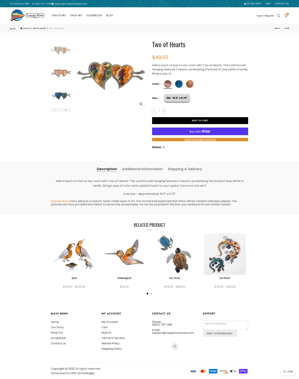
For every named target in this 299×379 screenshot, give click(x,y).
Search (106, 333)
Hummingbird (124, 278)
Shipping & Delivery (185, 169)
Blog (109, 15)
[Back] (12, 28)
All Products (39, 28)
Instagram (174, 346)
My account (254, 3)
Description (107, 169)
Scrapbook (94, 15)
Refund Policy (111, 343)
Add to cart (200, 120)
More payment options (200, 139)
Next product (286, 28)
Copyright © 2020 (63, 369)
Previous (55, 110)
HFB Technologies (83, 373)
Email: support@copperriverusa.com (173, 331)
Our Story (59, 15)
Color (155, 83)
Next (66, 110)
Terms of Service (113, 338)
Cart (268, 3)
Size (154, 98)
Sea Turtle (174, 278)
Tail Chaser (224, 278)
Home (26, 28)
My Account (110, 322)
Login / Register (265, 15)
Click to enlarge (141, 104)
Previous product (277, 28)
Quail (74, 278)
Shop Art (76, 15)
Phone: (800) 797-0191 (162, 323)
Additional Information (142, 169)
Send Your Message (219, 333)
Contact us (282, 3)
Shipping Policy (112, 349)
